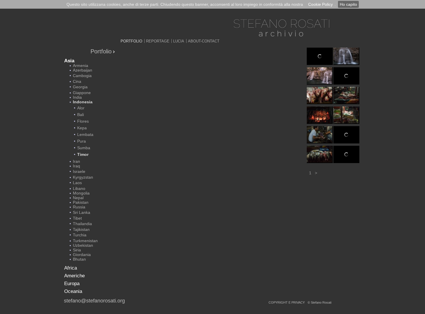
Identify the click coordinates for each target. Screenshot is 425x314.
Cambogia (82, 75)
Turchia (79, 235)
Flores (83, 121)
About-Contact (203, 41)
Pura (81, 141)
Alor (80, 108)
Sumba (83, 147)
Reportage (157, 41)
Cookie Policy (320, 4)
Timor (82, 154)
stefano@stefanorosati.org (94, 301)
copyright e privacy (287, 302)
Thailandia (82, 223)
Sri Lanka (81, 212)
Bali (80, 114)
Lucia (178, 41)
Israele (79, 171)
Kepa (82, 128)
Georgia (80, 87)
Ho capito (348, 4)
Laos (77, 182)
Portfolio (131, 41)
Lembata (85, 134)
